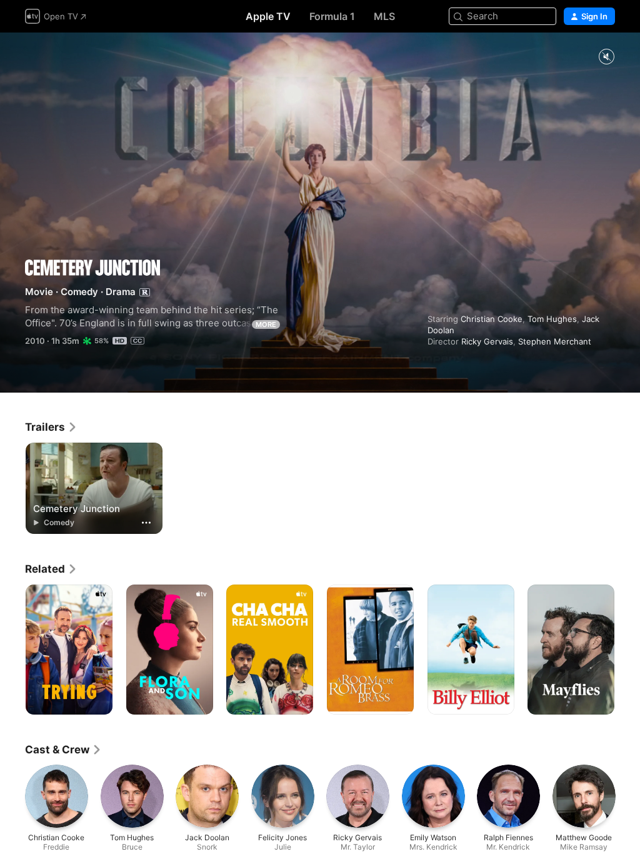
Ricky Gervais (487, 341)
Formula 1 (332, 16)
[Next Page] (627, 650)
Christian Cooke (491, 319)
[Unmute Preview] (606, 57)
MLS (384, 16)
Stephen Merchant (554, 341)
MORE (266, 324)
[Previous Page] (12, 650)
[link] (51, 427)
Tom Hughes (552, 319)
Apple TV (268, 16)
